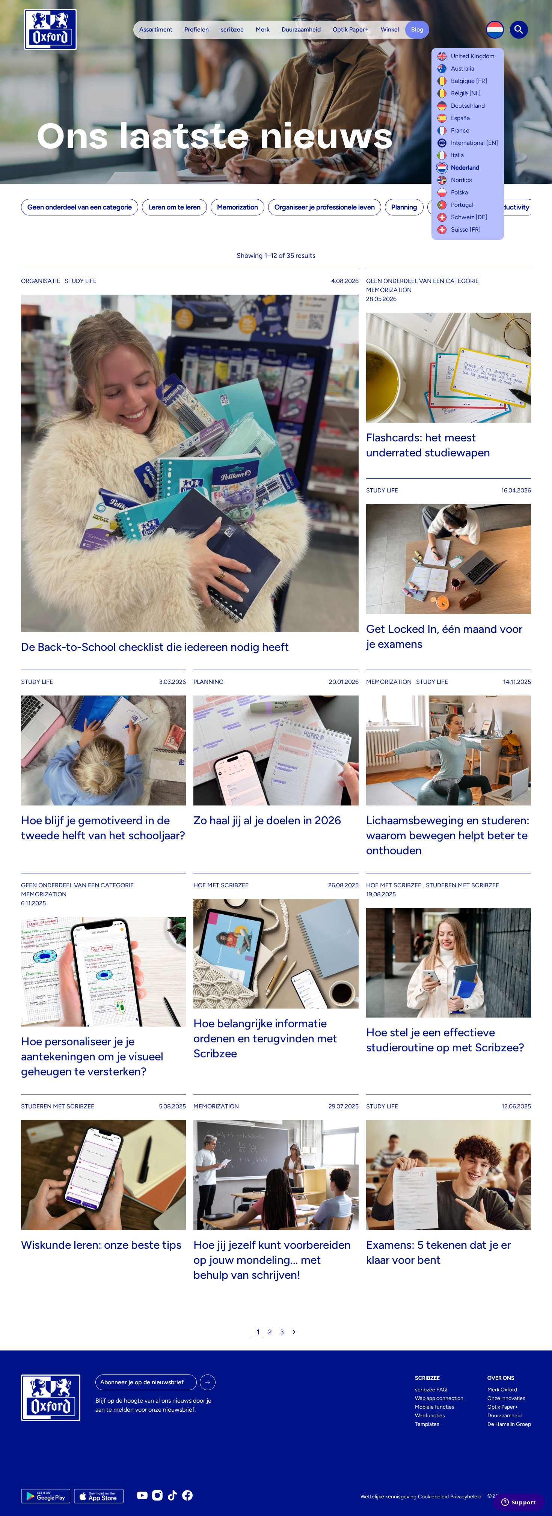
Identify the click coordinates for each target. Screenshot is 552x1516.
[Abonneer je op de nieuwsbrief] (208, 1382)
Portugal (462, 204)
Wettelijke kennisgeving (388, 1496)
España (460, 118)
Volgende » (294, 1332)
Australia (462, 68)
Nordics (461, 180)
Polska (459, 192)
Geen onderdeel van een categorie (79, 207)
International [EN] (474, 142)
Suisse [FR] (466, 229)
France (460, 130)
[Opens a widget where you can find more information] (518, 1502)
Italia (457, 155)
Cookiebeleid (433, 1496)
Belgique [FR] (469, 80)
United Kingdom (473, 56)
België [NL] (466, 93)
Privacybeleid (465, 1496)
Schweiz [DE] (469, 217)
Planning (404, 207)
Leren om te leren (174, 207)
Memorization (237, 207)
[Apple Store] (98, 1496)
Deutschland (468, 105)
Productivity (510, 207)
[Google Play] (45, 1496)
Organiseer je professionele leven (324, 207)
